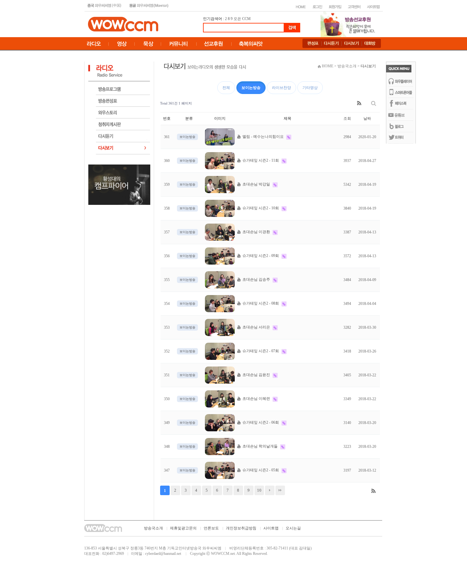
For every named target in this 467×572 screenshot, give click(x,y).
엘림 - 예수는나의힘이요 (262, 136)
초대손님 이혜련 (255, 398)
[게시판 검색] (373, 103)
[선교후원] (350, 24)
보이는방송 (251, 87)
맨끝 (280, 490)
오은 (237, 19)
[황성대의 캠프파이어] (119, 184)
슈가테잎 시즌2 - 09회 (260, 255)
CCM (246, 19)
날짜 (367, 118)
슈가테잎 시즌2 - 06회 (260, 422)
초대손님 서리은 (255, 327)
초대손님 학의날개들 (259, 446)
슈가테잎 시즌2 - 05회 (260, 470)
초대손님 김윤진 (255, 375)
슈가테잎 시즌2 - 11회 (260, 160)
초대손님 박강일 (255, 184)
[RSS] (359, 103)
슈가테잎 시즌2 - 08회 (260, 303)
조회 (347, 118)
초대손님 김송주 (255, 279)
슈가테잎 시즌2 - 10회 (260, 208)
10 (259, 490)
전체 (226, 87)
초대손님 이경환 (255, 232)
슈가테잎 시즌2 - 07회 (260, 351)
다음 (269, 490)
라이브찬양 (281, 87)
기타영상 (310, 87)
